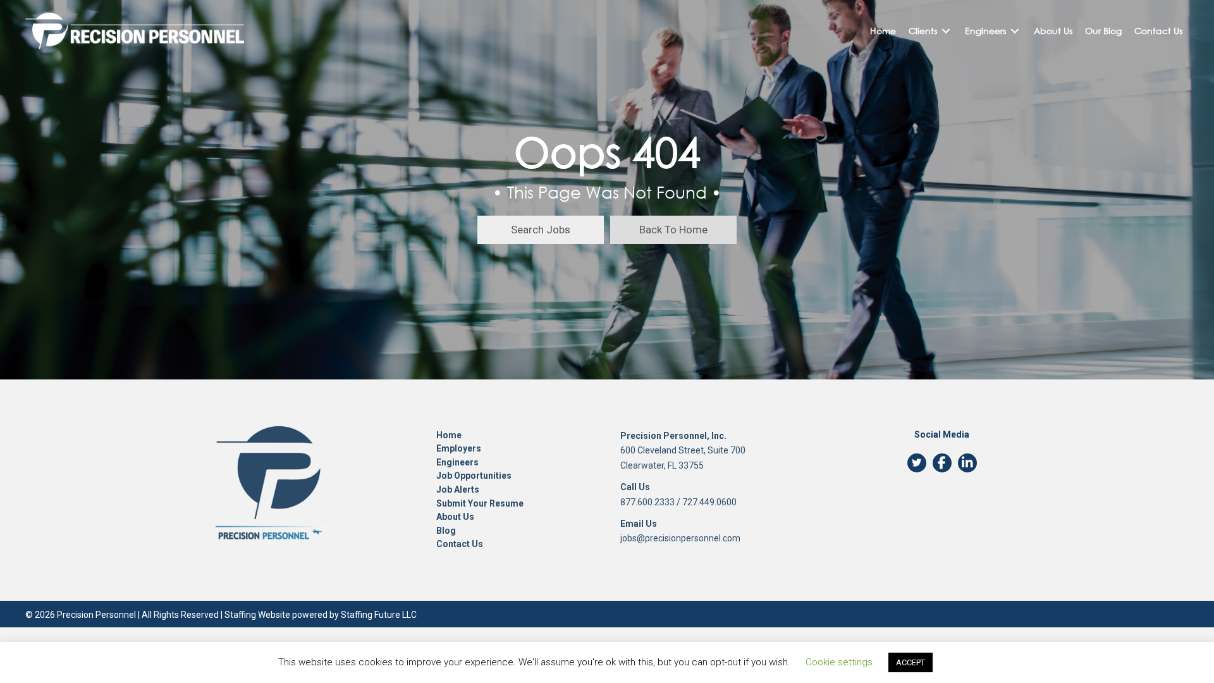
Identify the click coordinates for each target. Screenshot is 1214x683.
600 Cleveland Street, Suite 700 (682, 450)
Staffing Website (257, 615)
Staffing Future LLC (379, 615)
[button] (540, 229)
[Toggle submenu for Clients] (945, 31)
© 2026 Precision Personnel (80, 615)
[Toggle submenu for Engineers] (1014, 31)
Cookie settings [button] (839, 662)
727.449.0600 (709, 502)
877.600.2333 (647, 502)
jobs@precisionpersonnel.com (680, 538)
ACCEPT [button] (910, 662)
